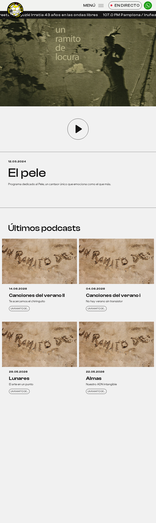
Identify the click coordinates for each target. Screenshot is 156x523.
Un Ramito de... (19, 308)
